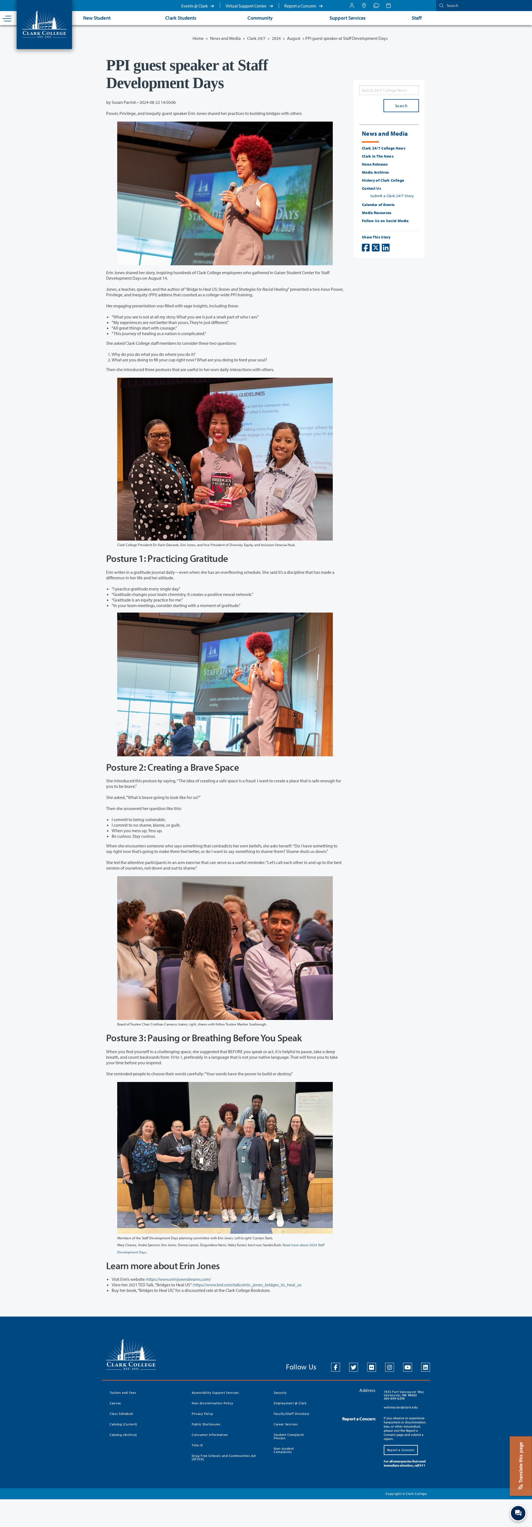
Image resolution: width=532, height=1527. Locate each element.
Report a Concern (300, 6)
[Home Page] (44, 23)
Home (198, 38)
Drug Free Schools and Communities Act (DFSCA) (224, 1457)
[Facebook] (335, 1367)
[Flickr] (371, 1367)
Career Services (286, 1424)
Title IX (197, 1445)
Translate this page (521, 1463)
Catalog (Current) (123, 1424)
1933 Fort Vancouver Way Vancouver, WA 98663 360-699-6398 (404, 1395)
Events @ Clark (195, 6)
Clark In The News (377, 156)
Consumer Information (210, 1435)
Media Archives (375, 172)
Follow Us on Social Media (385, 220)
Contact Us (371, 188)
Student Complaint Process (289, 1436)
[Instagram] (389, 1367)
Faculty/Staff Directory (292, 1414)
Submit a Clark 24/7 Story (392, 195)
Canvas (115, 1403)
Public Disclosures (206, 1424)
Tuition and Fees (123, 1392)
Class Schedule (121, 1414)
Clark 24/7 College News (383, 148)
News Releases (375, 164)
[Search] (440, 5)
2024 (276, 38)
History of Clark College (383, 180)
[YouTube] (407, 1367)
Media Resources (377, 212)
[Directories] (376, 5)
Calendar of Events (378, 204)
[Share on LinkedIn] (386, 247)
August (293, 38)
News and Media (225, 38)
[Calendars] (388, 5)
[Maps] (364, 5)
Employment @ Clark (290, 1403)
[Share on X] (376, 247)
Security (280, 1392)
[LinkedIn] (425, 1367)
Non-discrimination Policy (212, 1403)
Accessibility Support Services (215, 1392)
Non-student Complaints (284, 1450)
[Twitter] (353, 1367)
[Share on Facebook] (366, 247)
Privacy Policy (202, 1414)
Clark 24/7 (256, 38)
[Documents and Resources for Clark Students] (352, 5)
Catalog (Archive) (123, 1435)
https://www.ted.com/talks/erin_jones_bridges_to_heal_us (247, 1284)
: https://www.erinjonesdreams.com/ (178, 1279)
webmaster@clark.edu (401, 1407)
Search (401, 105)
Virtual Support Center (246, 6)
